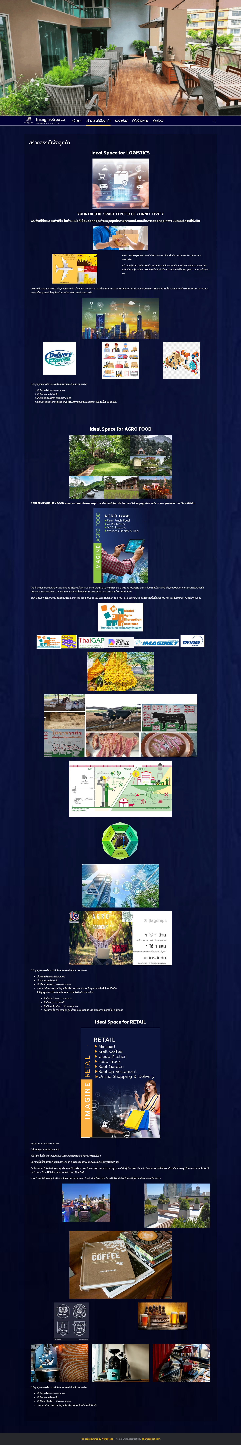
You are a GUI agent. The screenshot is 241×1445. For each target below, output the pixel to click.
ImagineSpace (50, 119)
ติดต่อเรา (158, 120)
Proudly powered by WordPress (97, 1439)
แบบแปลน (121, 120)
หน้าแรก (76, 120)
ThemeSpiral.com (151, 1439)
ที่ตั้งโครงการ (140, 120)
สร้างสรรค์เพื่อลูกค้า (98, 120)
